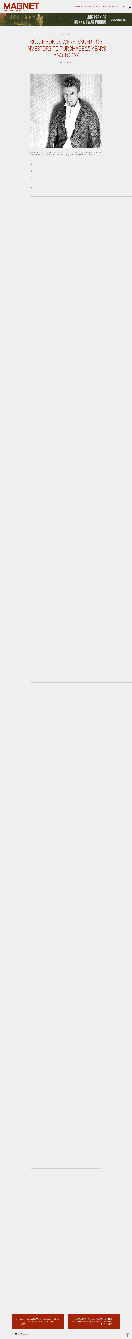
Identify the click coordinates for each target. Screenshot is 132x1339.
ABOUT (104, 6)
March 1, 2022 (67, 62)
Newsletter (78, 6)
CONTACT (111, 6)
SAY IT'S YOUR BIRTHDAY (66, 35)
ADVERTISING (96, 6)
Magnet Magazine (22, 1334)
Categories (87, 6)
